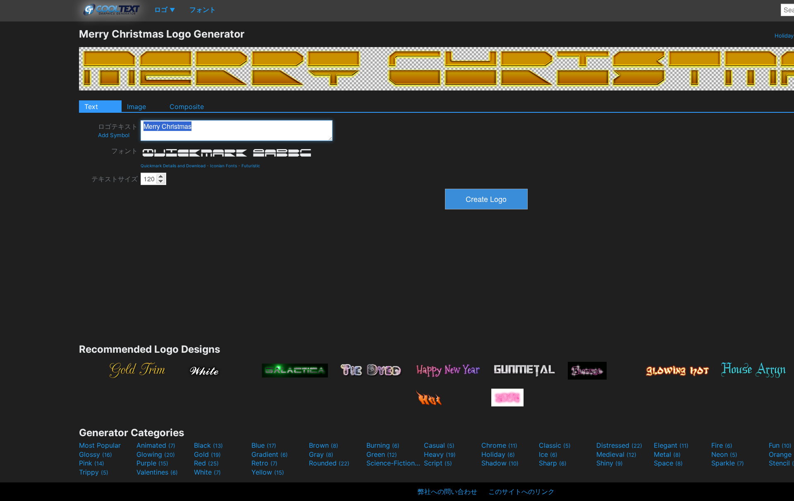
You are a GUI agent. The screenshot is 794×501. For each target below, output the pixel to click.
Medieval (616, 454)
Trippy (93, 472)
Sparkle (727, 463)
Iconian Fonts (223, 165)
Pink (91, 463)
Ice (548, 454)
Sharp (553, 463)
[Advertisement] (39, 151)
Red (206, 463)
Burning (382, 445)
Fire (721, 445)
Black (208, 445)
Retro (264, 463)
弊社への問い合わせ (447, 491)
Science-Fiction (394, 463)
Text (91, 106)
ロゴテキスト (118, 130)
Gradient (269, 454)
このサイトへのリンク (521, 491)
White (207, 472)
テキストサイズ (114, 179)
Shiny (609, 463)
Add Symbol (113, 135)
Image (136, 106)
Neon (724, 454)
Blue (263, 445)
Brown (323, 445)
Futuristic (251, 165)
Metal (667, 454)
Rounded (329, 463)
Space (668, 463)
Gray (321, 454)
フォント (124, 151)
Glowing (155, 454)
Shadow (500, 463)
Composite (187, 106)
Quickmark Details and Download (173, 165)
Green (381, 454)
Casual (439, 445)
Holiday (498, 454)
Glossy (95, 454)
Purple (152, 463)
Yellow (267, 472)
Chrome (499, 445)
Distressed (619, 445)
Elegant (671, 445)
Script (438, 463)
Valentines (157, 472)
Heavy (440, 454)
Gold (207, 454)
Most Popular (100, 445)
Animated (155, 445)
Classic (555, 445)
